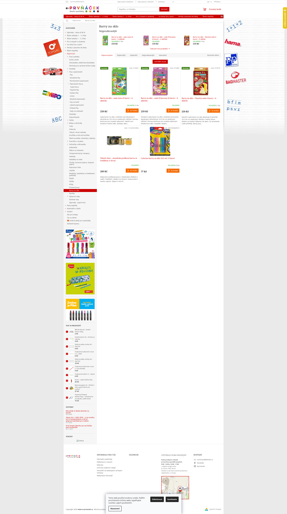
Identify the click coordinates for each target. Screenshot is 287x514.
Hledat (164, 9)
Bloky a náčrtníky (75, 123)
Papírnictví (71, 54)
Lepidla (72, 170)
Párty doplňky (72, 205)
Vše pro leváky (72, 215)
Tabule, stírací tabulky (77, 132)
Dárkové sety (74, 199)
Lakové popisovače (77, 105)
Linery (72, 96)
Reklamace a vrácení (146, 2)
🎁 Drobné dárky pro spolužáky (79, 220)
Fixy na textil (74, 102)
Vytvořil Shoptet (215, 509)
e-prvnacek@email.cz (205, 460)
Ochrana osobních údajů (106, 468)
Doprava (161, 2)
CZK (208, 2)
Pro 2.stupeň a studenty (76, 41)
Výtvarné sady (74, 196)
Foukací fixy (74, 93)
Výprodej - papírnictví (77, 202)
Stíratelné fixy (75, 78)
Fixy (71, 75)
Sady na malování (76, 111)
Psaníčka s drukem (76, 141)
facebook (200, 463)
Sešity (71, 120)
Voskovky (72, 114)
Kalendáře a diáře (74, 208)
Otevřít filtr (160, 62)
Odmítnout (157, 499)
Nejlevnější (121, 55)
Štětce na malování (76, 150)
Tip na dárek (71, 218)
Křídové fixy (74, 108)
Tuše (71, 126)
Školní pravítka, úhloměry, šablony (82, 138)
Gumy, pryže (74, 60)
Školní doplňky (72, 51)
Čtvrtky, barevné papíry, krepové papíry (81, 163)
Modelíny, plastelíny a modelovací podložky (82, 174)
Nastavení (115, 508)
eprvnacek (201, 466)
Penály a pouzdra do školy (77, 47)
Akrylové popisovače (77, 99)
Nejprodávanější (148, 55)
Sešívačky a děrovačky (77, 144)
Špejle (71, 178)
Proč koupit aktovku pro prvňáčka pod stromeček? (79, 426)
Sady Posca (74, 87)
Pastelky (72, 69)
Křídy (71, 184)
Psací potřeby (74, 57)
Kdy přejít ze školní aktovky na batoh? (77, 412)
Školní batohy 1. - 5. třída (76, 38)
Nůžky (71, 181)
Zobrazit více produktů (159, 49)
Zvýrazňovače (74, 117)
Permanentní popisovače (79, 81)
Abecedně (163, 55)
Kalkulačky (73, 147)
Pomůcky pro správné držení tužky (82, 66)
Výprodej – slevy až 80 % (76, 32)
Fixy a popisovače (75, 72)
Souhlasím (172, 499)
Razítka (72, 193)
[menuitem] (75, 16)
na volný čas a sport (74, 44)
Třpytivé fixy (74, 90)
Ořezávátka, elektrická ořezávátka (81, 63)
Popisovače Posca (76, 84)
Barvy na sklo (74, 190)
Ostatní (70, 211)
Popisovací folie (75, 167)
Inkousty (72, 129)
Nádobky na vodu (75, 159)
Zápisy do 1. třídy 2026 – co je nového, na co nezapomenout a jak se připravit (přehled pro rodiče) (80, 419)
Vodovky (72, 156)
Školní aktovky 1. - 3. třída (76, 35)
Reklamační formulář (105, 476)
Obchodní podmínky (125, 2)
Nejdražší (133, 55)
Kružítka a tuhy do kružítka (79, 135)
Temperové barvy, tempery (79, 153)
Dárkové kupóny (73, 224)
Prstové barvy (74, 187)
